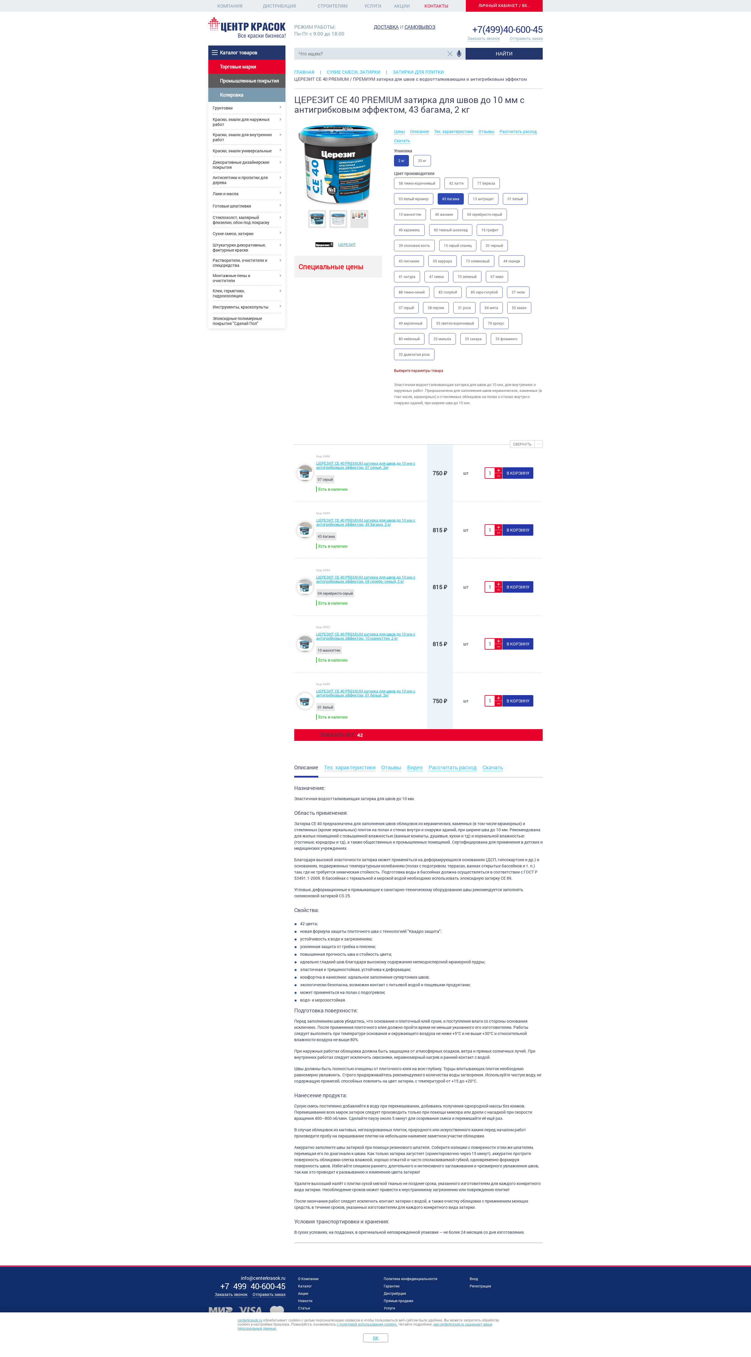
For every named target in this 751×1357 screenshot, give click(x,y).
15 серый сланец (458, 245)
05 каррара (442, 261)
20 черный (494, 245)
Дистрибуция (279, 6)
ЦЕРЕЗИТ (347, 244)
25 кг (422, 160)
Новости (305, 1300)
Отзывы (486, 131)
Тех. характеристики (453, 131)
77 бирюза (486, 183)
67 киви (496, 276)
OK (375, 1338)
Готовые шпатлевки (232, 206)
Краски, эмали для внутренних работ (242, 137)
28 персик (436, 307)
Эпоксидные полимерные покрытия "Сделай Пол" (237, 321)
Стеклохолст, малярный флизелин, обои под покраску (241, 220)
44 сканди (511, 261)
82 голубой (448, 292)
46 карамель (409, 229)
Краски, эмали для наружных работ (241, 122)
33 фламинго (506, 338)
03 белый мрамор (414, 198)
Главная (304, 72)
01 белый (515, 198)
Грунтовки (223, 108)
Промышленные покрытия (249, 80)
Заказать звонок (483, 38)
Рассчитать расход (518, 131)
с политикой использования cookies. (367, 1324)
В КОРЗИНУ (518, 473)
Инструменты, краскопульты (240, 307)
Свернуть (522, 444)
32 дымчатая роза (414, 354)
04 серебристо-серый (484, 214)
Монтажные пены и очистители (231, 278)
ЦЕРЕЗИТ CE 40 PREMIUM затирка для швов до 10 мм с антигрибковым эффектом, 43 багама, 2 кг (365, 522)
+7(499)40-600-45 (507, 29)
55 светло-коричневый (455, 323)
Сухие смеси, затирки (233, 233)
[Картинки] (317, 218)
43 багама (450, 198)
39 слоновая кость (414, 245)
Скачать (402, 140)
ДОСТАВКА (386, 26)
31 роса (464, 307)
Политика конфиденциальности (410, 1278)
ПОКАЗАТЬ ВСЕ (342, 735)
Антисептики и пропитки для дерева (240, 180)
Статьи (304, 1308)
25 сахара (473, 338)
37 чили (518, 292)
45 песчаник (409, 261)
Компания (230, 6)
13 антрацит (483, 198)
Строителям (333, 6)
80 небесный (409, 338)
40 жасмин (444, 214)
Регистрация (480, 1286)
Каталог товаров (238, 52)
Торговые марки (238, 66)
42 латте (456, 183)
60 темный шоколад (451, 229)
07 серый (406, 307)
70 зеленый (467, 276)
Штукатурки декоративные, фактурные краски (239, 247)
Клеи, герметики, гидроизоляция (229, 293)
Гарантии (392, 1286)
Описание (419, 131)
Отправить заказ (526, 38)
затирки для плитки (418, 72)
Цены (399, 131)
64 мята (491, 307)
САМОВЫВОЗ (420, 26)
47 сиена (436, 276)
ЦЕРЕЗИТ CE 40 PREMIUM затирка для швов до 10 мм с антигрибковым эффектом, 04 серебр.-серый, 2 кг (365, 579)
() (252, 1286)
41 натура (407, 276)
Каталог (305, 1286)
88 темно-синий (412, 292)
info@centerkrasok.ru (523, 20)
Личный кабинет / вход (506, 5)
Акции (402, 6)
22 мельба (442, 338)
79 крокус (496, 323)
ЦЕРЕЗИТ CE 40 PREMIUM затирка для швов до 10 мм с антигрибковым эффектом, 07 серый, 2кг (365, 465)
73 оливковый (478, 261)
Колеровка (231, 95)
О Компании (308, 1278)
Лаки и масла (226, 193)
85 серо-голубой (484, 292)
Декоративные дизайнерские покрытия (241, 164)
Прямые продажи (398, 1300)
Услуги (372, 6)
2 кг (401, 160)
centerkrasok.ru (250, 1320)
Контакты (436, 6)
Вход (474, 1278)
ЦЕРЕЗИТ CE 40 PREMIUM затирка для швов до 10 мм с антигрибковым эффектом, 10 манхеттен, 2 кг (365, 636)
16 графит (489, 229)
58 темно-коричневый (417, 183)
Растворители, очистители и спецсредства (240, 262)
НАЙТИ (504, 53)
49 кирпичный (410, 323)
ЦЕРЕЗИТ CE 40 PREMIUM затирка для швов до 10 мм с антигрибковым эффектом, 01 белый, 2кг (365, 693)
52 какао (519, 307)
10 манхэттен (410, 214)
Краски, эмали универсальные (242, 151)
